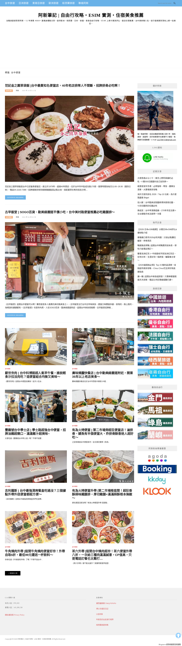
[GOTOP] (178, 635)
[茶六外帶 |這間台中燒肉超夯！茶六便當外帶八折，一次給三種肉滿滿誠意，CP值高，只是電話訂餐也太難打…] (103, 527)
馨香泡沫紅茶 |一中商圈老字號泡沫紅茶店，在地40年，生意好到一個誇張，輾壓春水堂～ (156, 257)
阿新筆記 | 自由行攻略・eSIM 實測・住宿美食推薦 (91, 15)
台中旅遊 (10, 3)
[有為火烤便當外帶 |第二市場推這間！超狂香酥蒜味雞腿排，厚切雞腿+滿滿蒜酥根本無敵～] (103, 466)
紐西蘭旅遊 (68, 3)
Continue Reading (15, 197)
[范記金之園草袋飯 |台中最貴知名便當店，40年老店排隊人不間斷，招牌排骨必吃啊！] (69, 139)
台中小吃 (9, 90)
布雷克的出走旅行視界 (105, 619)
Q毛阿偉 (99, 614)
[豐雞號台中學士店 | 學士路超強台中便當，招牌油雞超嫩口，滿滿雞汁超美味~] (36, 406)
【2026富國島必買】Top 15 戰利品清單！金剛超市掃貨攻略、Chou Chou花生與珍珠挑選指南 (156, 268)
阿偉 (17, 217)
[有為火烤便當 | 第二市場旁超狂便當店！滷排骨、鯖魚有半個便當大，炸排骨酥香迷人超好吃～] (103, 406)
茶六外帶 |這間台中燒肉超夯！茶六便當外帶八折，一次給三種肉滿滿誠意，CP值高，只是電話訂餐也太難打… (102, 554)
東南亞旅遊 (38, 3)
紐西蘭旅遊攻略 (102, 625)
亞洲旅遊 (24, 3)
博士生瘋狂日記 (102, 608)
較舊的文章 (13, 573)
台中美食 (9, 217)
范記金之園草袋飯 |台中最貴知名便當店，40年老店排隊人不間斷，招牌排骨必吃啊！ (63, 85)
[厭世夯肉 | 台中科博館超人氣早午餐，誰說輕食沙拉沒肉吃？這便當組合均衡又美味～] (36, 346)
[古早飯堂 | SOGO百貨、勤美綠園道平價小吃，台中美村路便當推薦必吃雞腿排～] (69, 261)
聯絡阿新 (83, 3)
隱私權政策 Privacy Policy (14, 615)
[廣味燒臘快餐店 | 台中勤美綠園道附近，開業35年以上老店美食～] (103, 346)
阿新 (17, 90)
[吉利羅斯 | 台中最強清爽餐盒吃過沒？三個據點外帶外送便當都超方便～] (36, 466)
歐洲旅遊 (54, 3)
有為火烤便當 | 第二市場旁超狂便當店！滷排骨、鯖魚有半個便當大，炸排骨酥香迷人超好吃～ (102, 433)
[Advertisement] (91, 49)
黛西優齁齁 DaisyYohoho (106, 603)
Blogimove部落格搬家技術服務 (170, 644)
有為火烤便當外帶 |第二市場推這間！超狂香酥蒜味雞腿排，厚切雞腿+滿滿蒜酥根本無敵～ (102, 494)
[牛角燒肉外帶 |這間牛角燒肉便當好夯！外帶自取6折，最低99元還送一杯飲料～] (36, 527)
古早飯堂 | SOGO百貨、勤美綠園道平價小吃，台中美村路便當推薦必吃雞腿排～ (60, 212)
